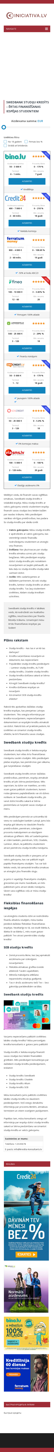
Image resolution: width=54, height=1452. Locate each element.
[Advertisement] (27, 65)
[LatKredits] (15, 323)
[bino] (15, 156)
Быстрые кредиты (12, 1412)
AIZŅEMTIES (27, 181)
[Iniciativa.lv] (27, 15)
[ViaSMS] (15, 452)
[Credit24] (15, 198)
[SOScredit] (15, 410)
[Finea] (15, 281)
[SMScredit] (15, 365)
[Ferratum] (15, 240)
